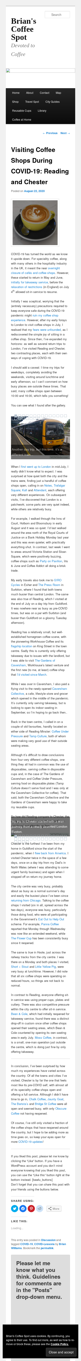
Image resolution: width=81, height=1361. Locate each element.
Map (58, 92)
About (29, 92)
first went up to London (36, 466)
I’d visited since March (31, 674)
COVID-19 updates (30, 1141)
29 (15, 841)
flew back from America (50, 853)
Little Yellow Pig (45, 966)
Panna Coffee (50, 924)
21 (38, 418)
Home (16, 92)
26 (57, 839)
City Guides (52, 101)
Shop (15, 101)
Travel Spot (32, 101)
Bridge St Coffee (45, 1104)
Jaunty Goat (55, 1099)
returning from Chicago (25, 900)
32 (27, 841)
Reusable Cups (21, 110)
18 (27, 418)
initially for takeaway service (29, 282)
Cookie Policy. (60, 1344)
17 (23, 418)
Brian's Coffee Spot (23, 29)
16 (19, 418)
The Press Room (49, 585)
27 (61, 839)
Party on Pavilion (51, 561)
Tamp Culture (38, 736)
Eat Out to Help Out (51, 919)
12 (57, 415)
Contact (44, 92)
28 (65, 839)
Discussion (48, 1240)
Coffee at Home (21, 119)
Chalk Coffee (37, 1099)
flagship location (21, 646)
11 (54, 415)
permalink (47, 1248)
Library (42, 110)
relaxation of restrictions (26, 287)
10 (50, 415)
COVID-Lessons (44, 1244)
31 (23, 841)
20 (35, 418)
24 (50, 839)
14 (65, 415)
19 (31, 418)
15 (15, 418)
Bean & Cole (19, 1014)
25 (54, 839)
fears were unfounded (47, 329)
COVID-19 (26, 1244)
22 (42, 839)
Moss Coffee (43, 1037)
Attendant (40, 490)
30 (19, 841)
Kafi (24, 490)
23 (46, 839)
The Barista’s (19, 1104)
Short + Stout (20, 966)
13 (61, 415)
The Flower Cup (21, 938)
